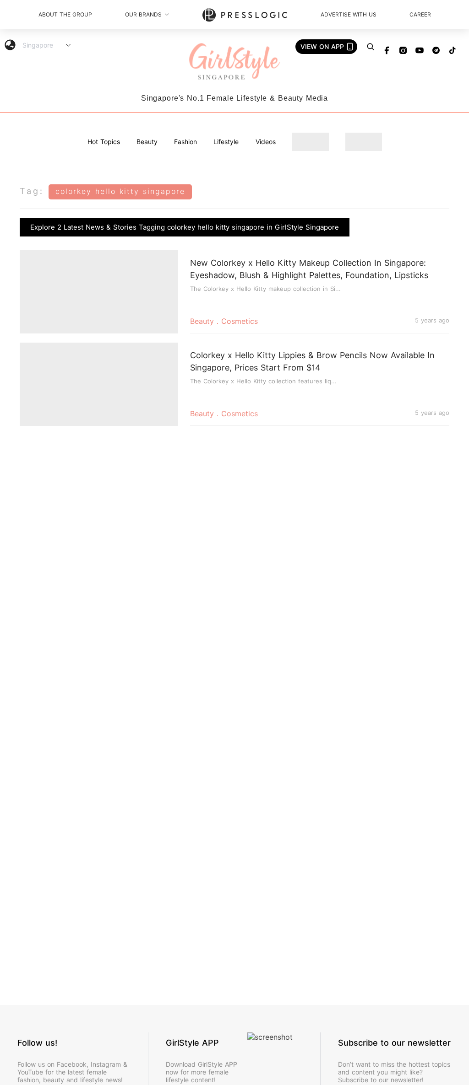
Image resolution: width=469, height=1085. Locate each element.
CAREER (420, 14)
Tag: (32, 191)
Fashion (185, 141)
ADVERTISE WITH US (348, 14)
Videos (266, 141)
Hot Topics (103, 141)
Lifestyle (226, 141)
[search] (370, 47)
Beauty (147, 141)
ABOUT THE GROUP (65, 14)
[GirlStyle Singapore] (234, 62)
